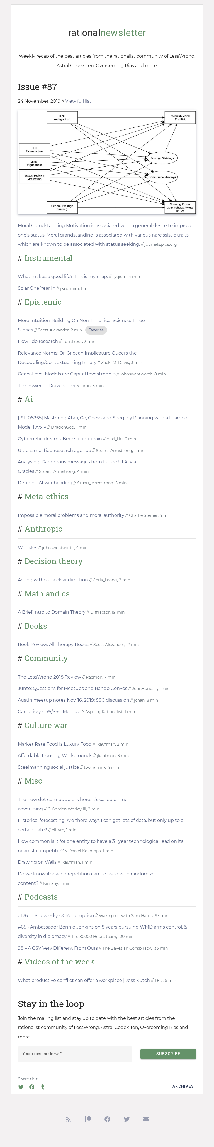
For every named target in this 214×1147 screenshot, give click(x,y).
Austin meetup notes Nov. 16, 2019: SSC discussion (73, 700)
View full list (78, 101)
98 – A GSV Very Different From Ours (58, 948)
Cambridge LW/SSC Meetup (49, 711)
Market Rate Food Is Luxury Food (55, 744)
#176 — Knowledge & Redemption (56, 915)
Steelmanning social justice (48, 767)
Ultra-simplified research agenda (54, 450)
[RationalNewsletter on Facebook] (107, 1120)
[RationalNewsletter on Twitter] (127, 1120)
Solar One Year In (36, 288)
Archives (183, 1086)
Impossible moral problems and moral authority (71, 515)
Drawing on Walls (37, 862)
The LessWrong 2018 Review (49, 677)
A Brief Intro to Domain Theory (52, 612)
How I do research (38, 341)
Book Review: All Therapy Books (53, 644)
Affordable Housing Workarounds (55, 755)
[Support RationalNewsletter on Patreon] (88, 1120)
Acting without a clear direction (53, 580)
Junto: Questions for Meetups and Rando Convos (72, 688)
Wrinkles (27, 547)
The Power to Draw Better (47, 385)
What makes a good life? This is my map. (63, 276)
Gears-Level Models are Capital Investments (67, 374)
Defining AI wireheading (45, 482)
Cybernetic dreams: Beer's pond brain (60, 438)
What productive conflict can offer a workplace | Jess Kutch (84, 980)
